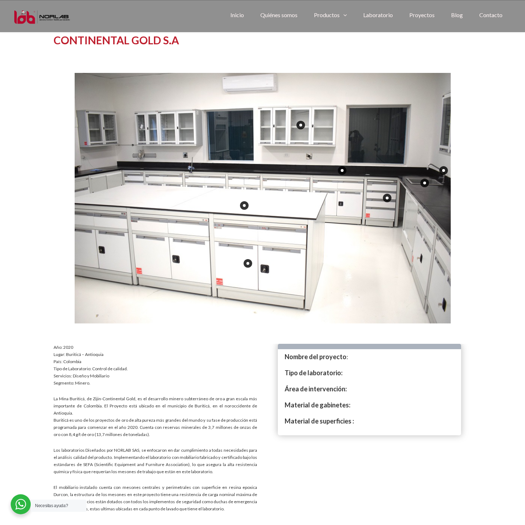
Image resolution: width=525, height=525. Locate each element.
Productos (327, 14)
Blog (457, 14)
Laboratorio (378, 14)
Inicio (237, 14)
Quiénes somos (279, 14)
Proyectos (422, 14)
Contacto (490, 14)
